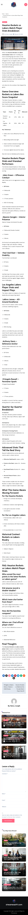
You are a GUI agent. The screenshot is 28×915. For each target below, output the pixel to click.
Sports (4, 22)
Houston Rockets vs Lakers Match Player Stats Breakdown (12, 28)
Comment (5, 773)
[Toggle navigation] (2, 4)
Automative (7, 884)
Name (4, 793)
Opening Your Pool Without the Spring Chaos (12, 843)
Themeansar (14, 913)
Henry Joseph (9, 34)
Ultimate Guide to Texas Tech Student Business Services (12, 873)
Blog (6, 840)
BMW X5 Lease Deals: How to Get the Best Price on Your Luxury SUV (13, 887)
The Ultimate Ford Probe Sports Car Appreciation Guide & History (13, 738)
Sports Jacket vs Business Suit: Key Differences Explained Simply (13, 754)
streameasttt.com (14, 904)
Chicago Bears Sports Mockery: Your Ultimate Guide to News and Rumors (13, 723)
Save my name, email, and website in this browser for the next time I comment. (12, 816)
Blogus (21, 911)
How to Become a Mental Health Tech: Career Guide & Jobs (13, 858)
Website (4, 806)
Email (3, 800)
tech (6, 855)
